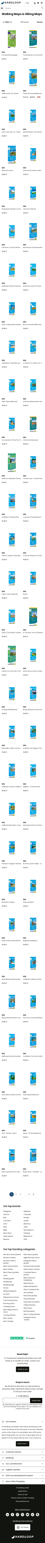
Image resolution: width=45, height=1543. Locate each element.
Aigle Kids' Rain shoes (31, 1257)
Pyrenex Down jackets (32, 1266)
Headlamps (7, 1282)
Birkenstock (28, 1236)
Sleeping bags (8, 1285)
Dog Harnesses (29, 1299)
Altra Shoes (28, 1308)
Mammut (27, 1224)
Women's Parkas (9, 1257)
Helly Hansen (8, 1236)
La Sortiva (6, 1221)
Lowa (5, 1224)
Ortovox (6, 1214)
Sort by (40, 22)
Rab (4, 1217)
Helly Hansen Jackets (32, 1269)
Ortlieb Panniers (29, 1305)
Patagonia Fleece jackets (30, 1262)
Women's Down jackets (12, 1254)
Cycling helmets (9, 1315)
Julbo (26, 1227)
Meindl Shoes (29, 1283)
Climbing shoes (9, 1306)
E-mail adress (22, 1396)
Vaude (26, 1221)
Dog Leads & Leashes (32, 1302)
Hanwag (27, 1233)
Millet (5, 1230)
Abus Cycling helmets (32, 1314)
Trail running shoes (10, 1300)
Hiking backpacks (9, 1291)
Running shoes (8, 1303)
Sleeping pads (8, 1278)
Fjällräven (27, 1211)
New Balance (29, 1230)
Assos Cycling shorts (31, 1289)
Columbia (27, 1214)
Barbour (6, 1239)
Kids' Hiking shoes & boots (10, 1311)
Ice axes (6, 1294)
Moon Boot (7, 1233)
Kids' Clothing (8, 1321)
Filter (8, 22)
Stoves (5, 1288)
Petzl (25, 1239)
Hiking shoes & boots (11, 1297)
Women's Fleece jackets (9, 1262)
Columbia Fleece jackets (30, 1274)
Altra (5, 1227)
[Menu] (2, 8)
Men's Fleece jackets (11, 1272)
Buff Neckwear (29, 1311)
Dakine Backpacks (30, 1286)
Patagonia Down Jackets (30, 1319)
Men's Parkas (8, 1269)
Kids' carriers (8, 1318)
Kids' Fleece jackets (31, 1254)
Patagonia (7, 1211)
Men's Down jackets (10, 1266)
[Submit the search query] (42, 8)
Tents (5, 1275)
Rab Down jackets (30, 1296)
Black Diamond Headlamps (29, 1279)
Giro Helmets (28, 1292)
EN (26, 3)
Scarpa (26, 1217)
